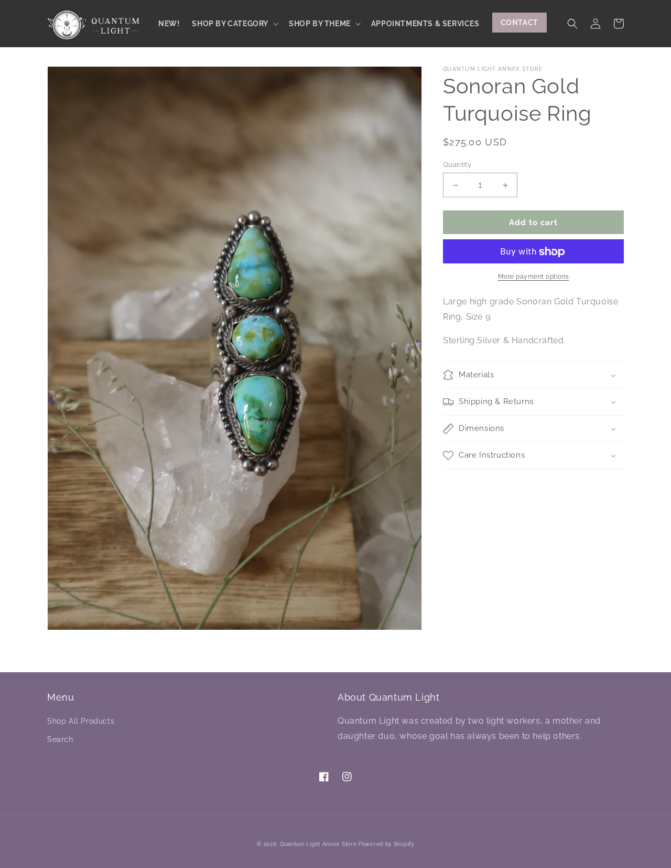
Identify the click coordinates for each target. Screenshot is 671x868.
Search (60, 739)
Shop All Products (80, 721)
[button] (234, 24)
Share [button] (466, 483)
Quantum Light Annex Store (318, 844)
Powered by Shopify (386, 844)
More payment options (533, 277)
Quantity (457, 164)
